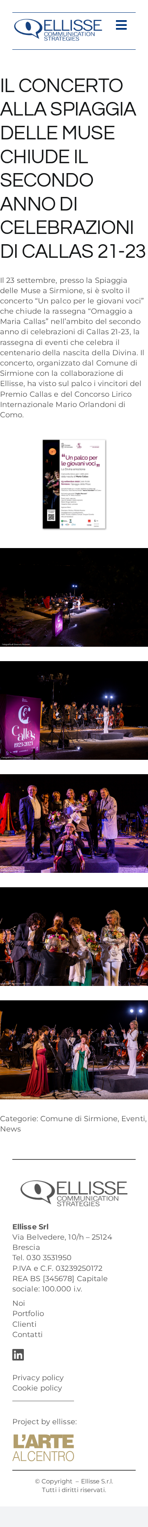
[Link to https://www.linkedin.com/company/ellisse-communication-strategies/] (72, 1354)
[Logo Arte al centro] (43, 1438)
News (10, 1129)
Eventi (133, 1118)
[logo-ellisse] (58, 22)
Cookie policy (37, 1388)
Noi (18, 1303)
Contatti (27, 1334)
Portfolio (28, 1313)
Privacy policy (38, 1377)
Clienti (24, 1324)
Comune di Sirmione (79, 1118)
